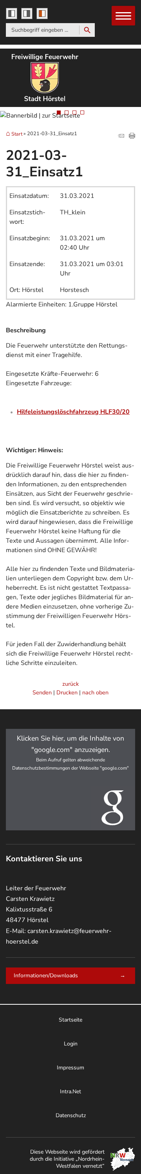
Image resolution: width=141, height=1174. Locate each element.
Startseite (70, 1020)
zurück (70, 684)
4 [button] (82, 112)
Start (16, 134)
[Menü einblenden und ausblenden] (124, 16)
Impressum (70, 1067)
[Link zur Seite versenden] (121, 136)
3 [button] (74, 112)
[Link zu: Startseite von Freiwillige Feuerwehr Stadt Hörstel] (53, 77)
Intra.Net (70, 1091)
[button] (70, 779)
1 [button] (59, 112)
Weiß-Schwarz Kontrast (27, 13)
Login (71, 1043)
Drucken (67, 692)
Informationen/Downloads (46, 975)
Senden (42, 692)
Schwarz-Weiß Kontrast (11, 13)
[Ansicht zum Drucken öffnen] (132, 136)
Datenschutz (71, 1115)
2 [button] (67, 112)
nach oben (95, 692)
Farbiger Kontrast (42, 13)
